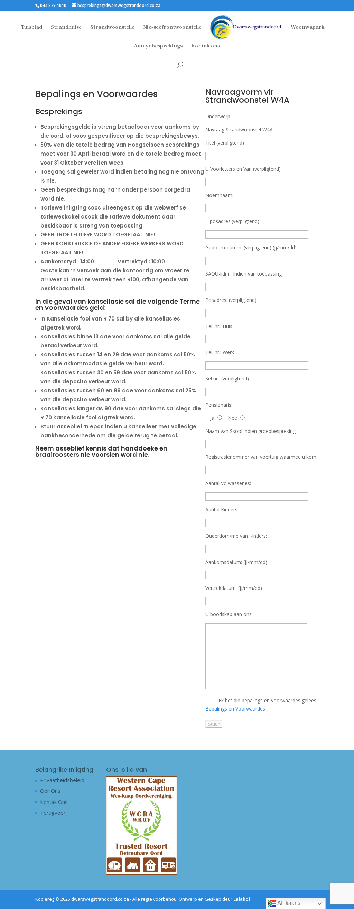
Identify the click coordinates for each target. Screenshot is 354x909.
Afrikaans (288, 903)
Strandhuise (66, 27)
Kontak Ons (54, 801)
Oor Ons (50, 790)
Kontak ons (205, 46)
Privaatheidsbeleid (62, 780)
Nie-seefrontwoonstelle (172, 27)
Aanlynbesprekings (158, 46)
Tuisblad (31, 27)
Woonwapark (308, 27)
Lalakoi (241, 899)
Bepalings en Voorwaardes (235, 708)
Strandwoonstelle (112, 27)
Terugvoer (53, 812)
